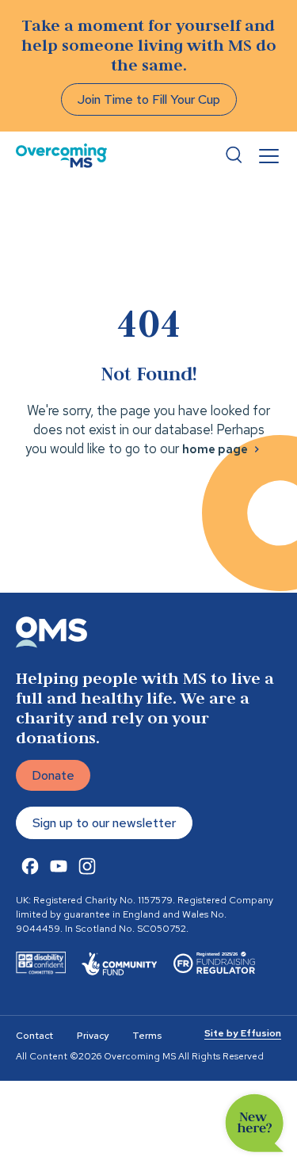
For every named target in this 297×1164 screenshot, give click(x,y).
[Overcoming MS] (61, 155)
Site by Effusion (242, 1033)
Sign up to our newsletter (104, 823)
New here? (254, 1123)
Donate (53, 775)
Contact (34, 1035)
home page (215, 449)
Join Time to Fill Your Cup (149, 99)
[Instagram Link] (87, 866)
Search (233, 155)
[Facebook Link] (30, 866)
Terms (147, 1035)
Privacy (93, 1035)
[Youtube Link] (58, 866)
